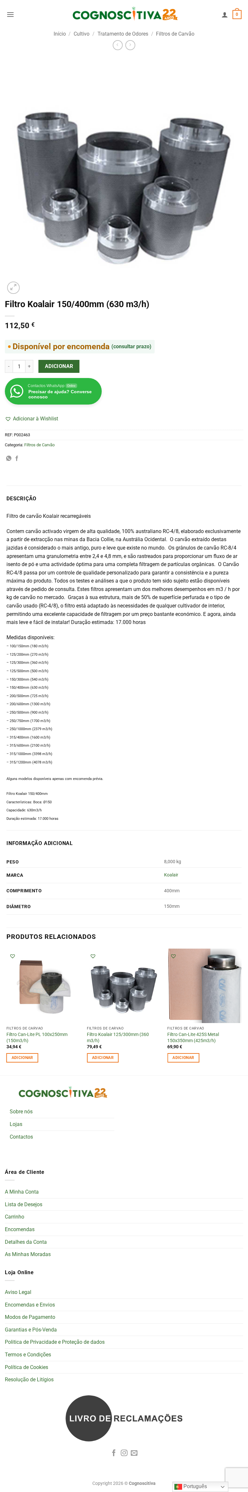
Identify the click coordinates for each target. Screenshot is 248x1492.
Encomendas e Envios (30, 1305)
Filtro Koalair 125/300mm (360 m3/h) (118, 1037)
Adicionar (59, 366)
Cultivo (81, 34)
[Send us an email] (134, 1453)
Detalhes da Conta (26, 1242)
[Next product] (118, 45)
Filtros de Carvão (175, 34)
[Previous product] (130, 45)
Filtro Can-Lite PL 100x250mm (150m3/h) (36, 1037)
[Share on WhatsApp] (8, 459)
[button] (10, 14)
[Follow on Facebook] (113, 1453)
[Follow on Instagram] (124, 1453)
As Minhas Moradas (28, 1254)
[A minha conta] (225, 14)
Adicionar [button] (22, 1057)
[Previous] (7, 1011)
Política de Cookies (26, 1367)
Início (60, 34)
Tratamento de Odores (123, 34)
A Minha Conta (22, 1192)
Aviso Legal (18, 1292)
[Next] (241, 1011)
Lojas (16, 1124)
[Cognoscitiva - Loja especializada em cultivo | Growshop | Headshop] (124, 15)
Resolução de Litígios (29, 1379)
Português (194, 1486)
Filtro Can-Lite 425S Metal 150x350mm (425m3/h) (193, 1037)
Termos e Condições (28, 1355)
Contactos (21, 1137)
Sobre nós (21, 1111)
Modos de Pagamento (30, 1317)
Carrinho (14, 1217)
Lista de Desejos (23, 1204)
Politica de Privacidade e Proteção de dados (55, 1342)
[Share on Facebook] (16, 459)
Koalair (171, 875)
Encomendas (20, 1229)
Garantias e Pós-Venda (31, 1330)
